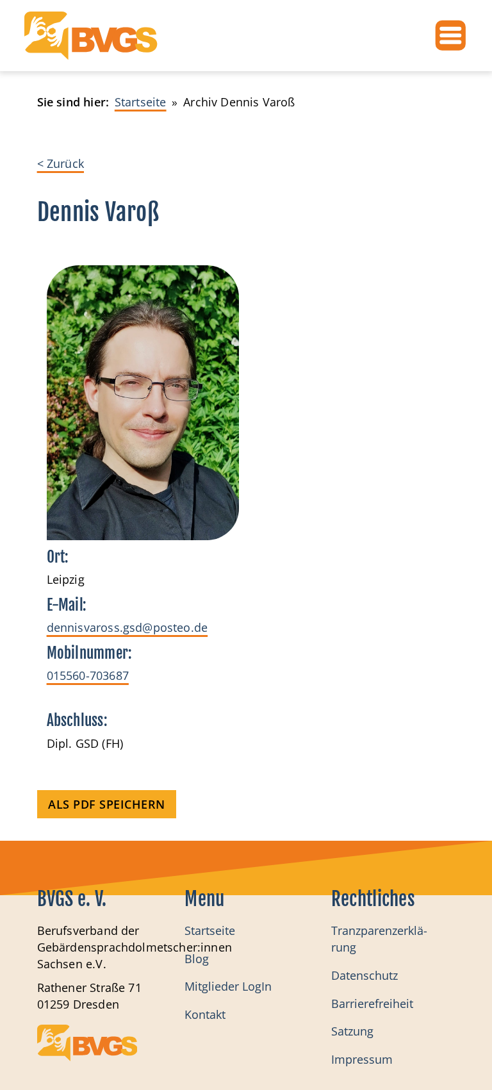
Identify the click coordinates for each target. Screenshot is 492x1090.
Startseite (209, 930)
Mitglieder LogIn (228, 986)
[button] (28, 1062)
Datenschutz (364, 975)
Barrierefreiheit (372, 1003)
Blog (196, 958)
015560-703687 (88, 675)
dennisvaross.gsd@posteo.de (127, 627)
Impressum (362, 1059)
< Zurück (60, 163)
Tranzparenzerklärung (379, 939)
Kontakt (205, 1014)
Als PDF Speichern (106, 804)
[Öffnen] (451, 36)
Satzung (352, 1031)
